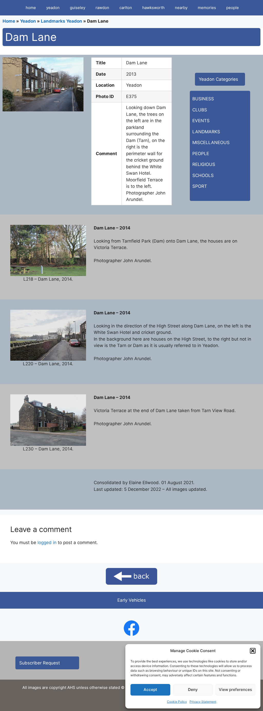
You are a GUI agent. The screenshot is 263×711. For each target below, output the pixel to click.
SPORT (199, 186)
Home (9, 21)
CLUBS (199, 109)
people (232, 7)
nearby (181, 7)
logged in (47, 542)
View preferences (235, 689)
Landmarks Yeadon (61, 21)
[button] (252, 650)
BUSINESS (203, 98)
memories (207, 7)
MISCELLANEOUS (211, 142)
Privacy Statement (203, 702)
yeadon (53, 7)
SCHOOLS (203, 175)
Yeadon (28, 21)
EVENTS (201, 120)
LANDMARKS (206, 131)
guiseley (77, 7)
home (31, 7)
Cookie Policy (177, 702)
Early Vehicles (131, 600)
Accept (150, 689)
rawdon (102, 7)
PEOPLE (200, 153)
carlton (125, 7)
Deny (193, 689)
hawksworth (153, 7)
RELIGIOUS (203, 164)
